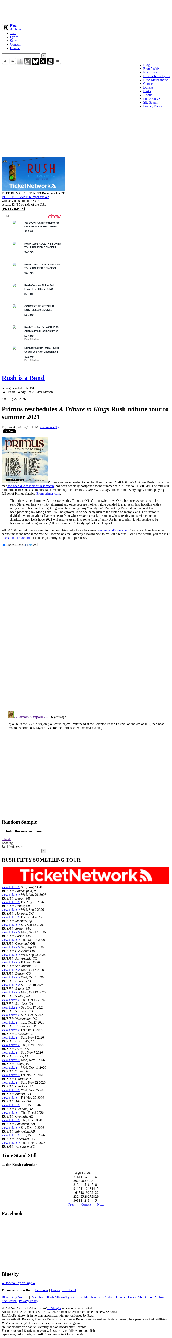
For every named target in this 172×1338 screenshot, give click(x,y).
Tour (13, 33)
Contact (15, 44)
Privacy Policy (153, 106)
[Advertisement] (86, 11)
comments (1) (49, 427)
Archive (15, 29)
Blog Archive (152, 68)
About (147, 95)
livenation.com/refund (16, 538)
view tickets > (11, 887)
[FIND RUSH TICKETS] (33, 189)
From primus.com (48, 493)
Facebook (41, 1290)
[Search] (5, 63)
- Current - (86, 1204)
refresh (6, 839)
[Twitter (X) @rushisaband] (42, 63)
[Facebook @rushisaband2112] (20, 63)
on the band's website (112, 530)
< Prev (70, 1204)
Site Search (150, 102)
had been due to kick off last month (30, 486)
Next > (101, 1204)
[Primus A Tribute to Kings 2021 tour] (25, 482)
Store (13, 40)
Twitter (55, 1290)
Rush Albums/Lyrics (156, 76)
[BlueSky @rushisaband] (35, 63)
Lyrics (14, 37)
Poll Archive (151, 98)
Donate (15, 48)
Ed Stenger (54, 1308)
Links (147, 91)
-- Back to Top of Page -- (18, 1283)
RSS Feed (69, 1290)
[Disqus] (86, 652)
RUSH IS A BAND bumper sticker (25, 197)
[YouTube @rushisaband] (50, 63)
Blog (13, 25)
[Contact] (58, 63)
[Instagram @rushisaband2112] (27, 63)
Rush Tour (150, 72)
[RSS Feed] (12, 63)
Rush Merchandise (155, 80)
